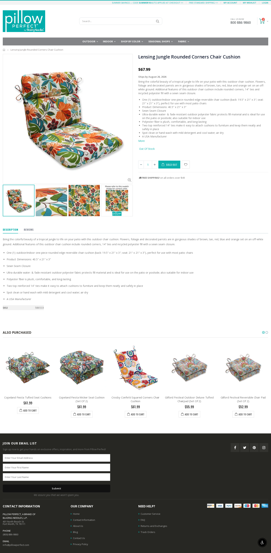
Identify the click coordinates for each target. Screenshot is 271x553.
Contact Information (84, 520)
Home (4, 50)
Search (157, 21)
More (141, 141)
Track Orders (148, 532)
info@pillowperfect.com (16, 545)
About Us (78, 526)
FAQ (143, 520)
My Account (230, 2)
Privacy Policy (80, 544)
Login (265, 2)
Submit (56, 488)
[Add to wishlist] (186, 165)
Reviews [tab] (29, 229)
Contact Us (79, 538)
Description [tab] (10, 229)
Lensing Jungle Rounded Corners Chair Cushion (189, 57)
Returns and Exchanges (154, 526)
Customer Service (150, 513)
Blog (75, 532)
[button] (263, 332)
